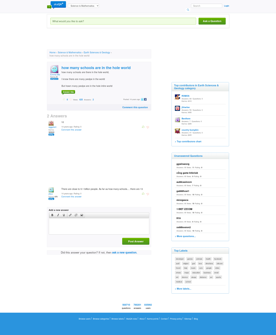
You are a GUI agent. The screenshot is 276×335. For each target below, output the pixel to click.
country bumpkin (190, 129)
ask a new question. (124, 252)
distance (203, 277)
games (190, 258)
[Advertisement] (105, 41)
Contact (164, 318)
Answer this (68, 91)
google (208, 268)
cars (201, 268)
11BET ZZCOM (184, 209)
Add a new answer (59, 210)
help (185, 268)
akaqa (193, 277)
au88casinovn (184, 181)
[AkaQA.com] (57, 5)
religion (185, 263)
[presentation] (52, 215)
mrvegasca (182, 199)
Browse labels (117, 318)
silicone (219, 263)
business (207, 272)
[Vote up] (64, 99)
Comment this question (135, 107)
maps (186, 272)
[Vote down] (70, 99)
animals (199, 258)
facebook (217, 258)
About (142, 318)
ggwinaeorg (182, 163)
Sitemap (188, 318)
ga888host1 (182, 191)
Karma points (152, 318)
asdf (177, 263)
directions (209, 263)
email (216, 272)
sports (218, 277)
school (188, 281)
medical (179, 281)
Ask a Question (212, 21)
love (200, 263)
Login (226, 5)
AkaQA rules (131, 318)
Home (53, 52)
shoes (178, 272)
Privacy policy (176, 318)
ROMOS (185, 95)
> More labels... (183, 288)
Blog (196, 318)
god (193, 263)
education (196, 272)
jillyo (51, 193)
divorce (185, 277)
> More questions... (185, 236)
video (217, 268)
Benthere (186, 118)
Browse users (85, 318)
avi (211, 277)
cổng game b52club (187, 172)
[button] (52, 215)
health (208, 258)
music (193, 268)
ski (177, 277)
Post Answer (136, 241)
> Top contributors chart (188, 141)
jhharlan (186, 107)
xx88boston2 (183, 227)
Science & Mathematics (69, 52)
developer (180, 258)
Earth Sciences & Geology (97, 52)
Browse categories (101, 318)
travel (178, 268)
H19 (178, 218)
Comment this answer (71, 129)
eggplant (52, 126)
